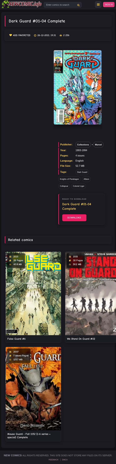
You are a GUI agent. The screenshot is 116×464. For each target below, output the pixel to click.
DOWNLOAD (74, 217)
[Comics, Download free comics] (22, 6)
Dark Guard (82, 172)
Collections (83, 144)
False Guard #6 (16, 338)
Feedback (53, 460)
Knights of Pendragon (69, 179)
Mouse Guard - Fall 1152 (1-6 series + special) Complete (28, 436)
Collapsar (64, 186)
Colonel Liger (78, 186)
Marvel (98, 144)
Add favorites (21, 35)
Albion (86, 179)
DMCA (65, 460)
